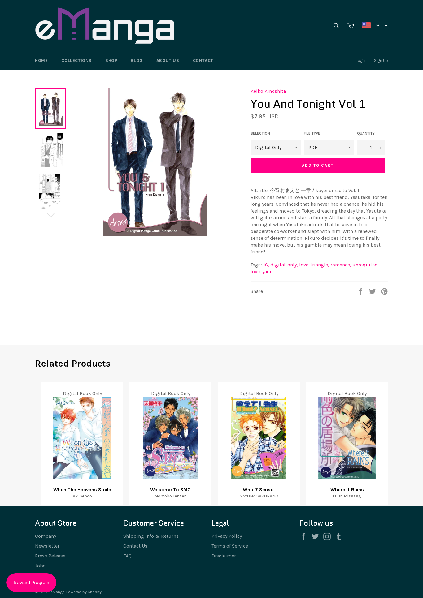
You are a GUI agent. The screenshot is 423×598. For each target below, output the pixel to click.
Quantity (366, 133)
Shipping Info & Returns (151, 536)
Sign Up (381, 60)
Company (45, 536)
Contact (203, 60)
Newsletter (47, 546)
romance (340, 265)
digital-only (284, 265)
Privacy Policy (227, 536)
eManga (57, 591)
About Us (167, 60)
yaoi (266, 271)
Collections (76, 60)
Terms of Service (230, 546)
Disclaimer (224, 556)
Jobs (40, 566)
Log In (361, 60)
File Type (312, 133)
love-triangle (314, 265)
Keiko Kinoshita (268, 91)
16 (266, 265)
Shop (111, 60)
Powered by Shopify (84, 591)
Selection (260, 133)
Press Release (50, 556)
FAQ (127, 556)
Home (41, 60)
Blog (136, 60)
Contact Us (135, 546)
